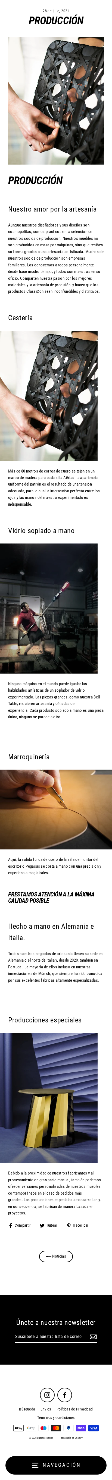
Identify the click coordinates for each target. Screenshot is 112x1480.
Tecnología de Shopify (71, 1438)
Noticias (58, 1256)
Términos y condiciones (55, 1417)
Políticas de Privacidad (75, 1409)
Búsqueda (27, 1409)
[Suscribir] (92, 1337)
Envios (46, 1409)
